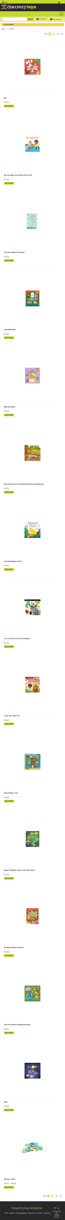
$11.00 (6, 643)
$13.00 (6, 334)
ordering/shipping (21, 1213)
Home (3, 29)
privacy (40, 1213)
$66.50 (13, 1184)
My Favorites (43, 19)
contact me (47, 1213)
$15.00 (6, 566)
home (6, 1213)
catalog (12, 1213)
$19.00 (6, 180)
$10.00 (6, 102)
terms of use (32, 1213)
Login (62, 2)
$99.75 (6, 1184)
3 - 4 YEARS (10, 29)
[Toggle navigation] (61, 14)
